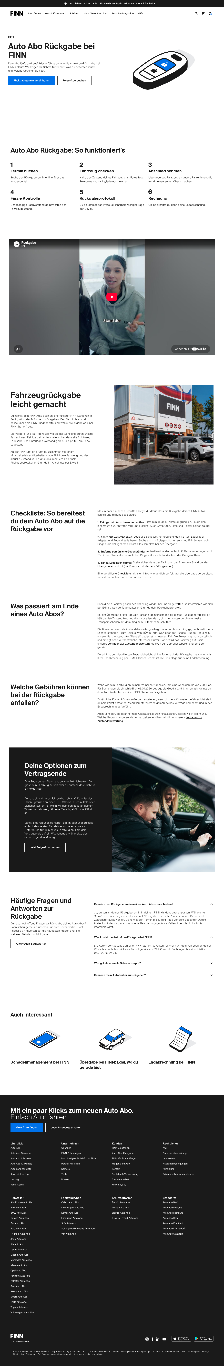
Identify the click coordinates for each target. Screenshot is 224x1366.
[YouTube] (164, 1339)
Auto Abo (15, 1147)
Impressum (169, 1158)
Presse (65, 1179)
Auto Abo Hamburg (173, 1212)
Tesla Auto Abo (18, 1301)
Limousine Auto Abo (71, 1218)
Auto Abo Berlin (171, 1202)
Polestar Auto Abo (20, 1280)
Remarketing (17, 1184)
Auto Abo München (173, 1207)
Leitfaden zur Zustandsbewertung (129, 643)
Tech (64, 1174)
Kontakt (116, 1168)
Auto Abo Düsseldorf (174, 1228)
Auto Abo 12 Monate (21, 1163)
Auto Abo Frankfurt (173, 1223)
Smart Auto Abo (18, 1296)
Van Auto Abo (68, 1233)
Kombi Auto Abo (69, 1212)
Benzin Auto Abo (121, 1202)
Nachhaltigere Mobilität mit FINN (78, 1158)
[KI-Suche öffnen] (196, 13)
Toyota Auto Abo (19, 1307)
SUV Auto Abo (68, 1223)
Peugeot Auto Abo (20, 1275)
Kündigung (168, 1168)
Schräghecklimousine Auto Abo (78, 1228)
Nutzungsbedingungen (175, 1163)
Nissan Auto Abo (19, 1265)
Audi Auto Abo (18, 1207)
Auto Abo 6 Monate (20, 1158)
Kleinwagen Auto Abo (72, 1207)
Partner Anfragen (70, 1163)
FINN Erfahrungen (71, 1153)
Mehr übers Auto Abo (95, 13)
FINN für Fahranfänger (124, 1158)
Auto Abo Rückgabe (122, 1153)
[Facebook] (152, 1339)
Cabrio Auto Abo (70, 1202)
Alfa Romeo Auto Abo (21, 1202)
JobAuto (74, 13)
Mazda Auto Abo (19, 1254)
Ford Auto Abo (18, 1228)
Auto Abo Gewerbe (20, 1153)
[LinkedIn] (158, 1339)
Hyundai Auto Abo (20, 1233)
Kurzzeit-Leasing (19, 1174)
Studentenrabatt (121, 1179)
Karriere (65, 1168)
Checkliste (124, 573)
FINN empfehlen (121, 1147)
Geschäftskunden (55, 13)
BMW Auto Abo (18, 1212)
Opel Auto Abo (18, 1270)
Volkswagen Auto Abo (22, 1312)
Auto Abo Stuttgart (173, 1233)
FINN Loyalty (119, 1184)
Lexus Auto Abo (18, 1249)
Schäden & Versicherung (125, 1174)
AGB (165, 1147)
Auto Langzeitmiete (20, 1168)
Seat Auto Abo (18, 1286)
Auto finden (34, 13)
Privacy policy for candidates (178, 1174)
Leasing (14, 1179)
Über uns (66, 1147)
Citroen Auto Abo (19, 1218)
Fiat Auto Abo (17, 1223)
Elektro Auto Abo (121, 1212)
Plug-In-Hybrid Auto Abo (125, 1218)
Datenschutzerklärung (175, 1153)
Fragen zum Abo (121, 1163)
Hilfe (140, 13)
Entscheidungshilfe (123, 13)
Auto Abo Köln (170, 1218)
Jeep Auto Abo (18, 1239)
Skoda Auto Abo (19, 1291)
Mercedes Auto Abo (21, 1260)
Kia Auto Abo (17, 1244)
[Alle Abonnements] (210, 13)
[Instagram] (147, 1339)
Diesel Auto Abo (120, 1207)
